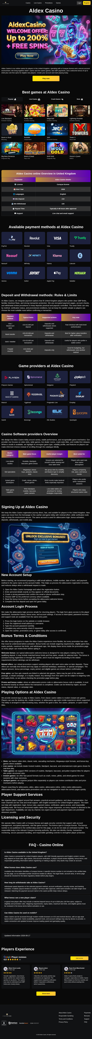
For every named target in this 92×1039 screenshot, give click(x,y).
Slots (78, 99)
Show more (46, 993)
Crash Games (55, 99)
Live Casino (33, 99)
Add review (79, 958)
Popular (10, 99)
